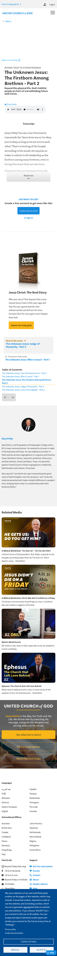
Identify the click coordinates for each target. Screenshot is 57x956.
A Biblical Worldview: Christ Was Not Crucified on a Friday (28, 598)
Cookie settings (28, 941)
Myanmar (34, 827)
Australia (6, 823)
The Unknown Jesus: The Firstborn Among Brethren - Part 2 (27, 381)
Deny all (15, 950)
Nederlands (35, 798)
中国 (4, 793)
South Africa (35, 849)
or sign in (28, 217)
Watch (8, 21)
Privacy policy (10, 929)
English (5, 811)
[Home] (17, 13)
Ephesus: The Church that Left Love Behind (21, 686)
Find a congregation (28, 746)
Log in (52, 4)
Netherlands (35, 832)
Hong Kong (6, 849)
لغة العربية (6, 789)
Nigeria (33, 841)
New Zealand (35, 836)
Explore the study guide (21, 325)
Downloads (12, 104)
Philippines (34, 845)
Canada (5, 832)
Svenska (33, 811)
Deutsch (5, 802)
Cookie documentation (14, 933)
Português (34, 802)
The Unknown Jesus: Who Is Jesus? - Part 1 (27, 359)
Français (33, 793)
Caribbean (6, 836)
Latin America (36, 823)
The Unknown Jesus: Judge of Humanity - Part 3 (23, 345)
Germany (6, 845)
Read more (28, 175)
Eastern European (9, 806)
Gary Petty (7, 438)
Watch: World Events (11, 642)
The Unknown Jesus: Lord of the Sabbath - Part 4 (23, 389)
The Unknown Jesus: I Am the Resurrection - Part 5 (24, 373)
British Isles (7, 827)
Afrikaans (6, 798)
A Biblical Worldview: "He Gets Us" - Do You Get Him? (26, 550)
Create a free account (28, 210)
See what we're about (28, 734)
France (4, 841)
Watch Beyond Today (28, 758)
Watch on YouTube (10, 60)
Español (33, 789)
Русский (33, 806)
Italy (4, 854)
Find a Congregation (10, 4)
